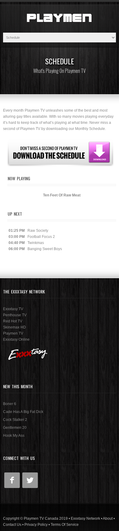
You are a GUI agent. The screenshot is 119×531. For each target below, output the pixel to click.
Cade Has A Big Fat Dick (23, 412)
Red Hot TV (12, 321)
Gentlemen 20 (15, 427)
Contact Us (12, 524)
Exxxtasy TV (13, 309)
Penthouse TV (15, 315)
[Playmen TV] (59, 29)
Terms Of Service (65, 524)
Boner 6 (9, 404)
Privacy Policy (36, 524)
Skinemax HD (14, 327)
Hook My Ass (13, 435)
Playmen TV (13, 333)
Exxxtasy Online (16, 339)
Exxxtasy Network (85, 518)
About (108, 518)
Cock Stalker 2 (15, 420)
